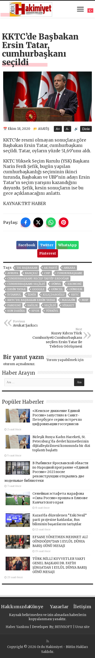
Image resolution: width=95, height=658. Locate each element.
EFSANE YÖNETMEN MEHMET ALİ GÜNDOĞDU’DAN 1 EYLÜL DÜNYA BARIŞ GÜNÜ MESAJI (60, 541)
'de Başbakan (26, 267)
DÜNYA (56, 284)
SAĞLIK (32, 305)
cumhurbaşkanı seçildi (26, 284)
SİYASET (68, 305)
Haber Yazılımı (17, 627)
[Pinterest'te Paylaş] (63, 222)
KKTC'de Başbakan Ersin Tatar (31, 300)
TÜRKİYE (52, 310)
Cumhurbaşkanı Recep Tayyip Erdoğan (38, 278)
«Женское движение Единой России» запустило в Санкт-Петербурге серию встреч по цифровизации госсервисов (57, 417)
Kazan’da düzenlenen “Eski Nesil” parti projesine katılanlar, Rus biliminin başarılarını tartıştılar (59, 519)
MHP (85, 300)
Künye (36, 606)
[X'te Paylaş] (38, 222)
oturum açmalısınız (18, 364)
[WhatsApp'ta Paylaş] (51, 222)
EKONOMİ (74, 284)
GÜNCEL (57, 289)
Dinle (86, 129)
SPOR (35, 310)
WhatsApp (67, 245)
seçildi (50, 305)
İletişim (82, 606)
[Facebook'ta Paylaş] (25, 222)
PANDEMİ (14, 305)
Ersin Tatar (16, 289)
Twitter (46, 245)
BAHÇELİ (31, 273)
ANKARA (69, 267)
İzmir (32, 294)
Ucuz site (82, 627)
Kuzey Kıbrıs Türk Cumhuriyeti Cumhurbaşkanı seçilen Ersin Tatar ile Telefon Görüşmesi (57, 338)
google (38, 289)
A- (67, 129)
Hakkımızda (12, 606)
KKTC (75, 294)
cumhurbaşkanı (69, 273)
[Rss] (47, 641)
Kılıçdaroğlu (54, 294)
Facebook (26, 245)
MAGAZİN (68, 300)
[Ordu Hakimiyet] (31, 8)
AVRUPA (12, 273)
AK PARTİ (50, 267)
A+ (58, 129)
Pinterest (47, 253)
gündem (75, 289)
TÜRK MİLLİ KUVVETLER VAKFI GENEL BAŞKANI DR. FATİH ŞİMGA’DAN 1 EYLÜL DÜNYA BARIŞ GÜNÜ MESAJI (59, 565)
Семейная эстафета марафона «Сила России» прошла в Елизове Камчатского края (60, 498)
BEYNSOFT (63, 627)
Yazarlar (59, 606)
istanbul (14, 294)
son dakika (16, 310)
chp (47, 273)
